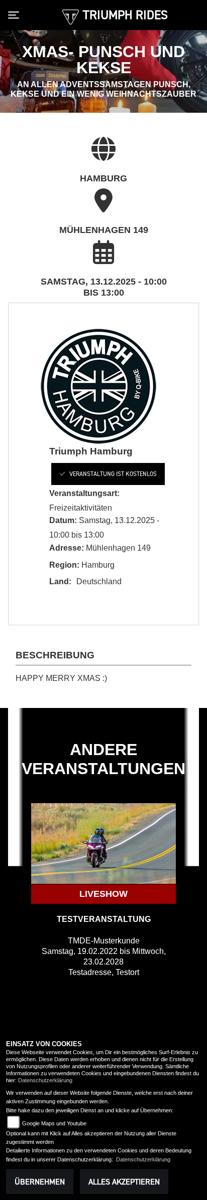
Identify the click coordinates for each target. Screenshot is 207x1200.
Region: (64, 565)
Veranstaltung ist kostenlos (113, 473)
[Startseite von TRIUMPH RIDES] (70, 16)
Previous (15, 757)
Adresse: (66, 548)
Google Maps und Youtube (54, 1123)
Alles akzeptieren (124, 1181)
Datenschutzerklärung (45, 1080)
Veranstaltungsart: (84, 493)
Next (191, 757)
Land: (60, 581)
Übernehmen (40, 1181)
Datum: (63, 520)
